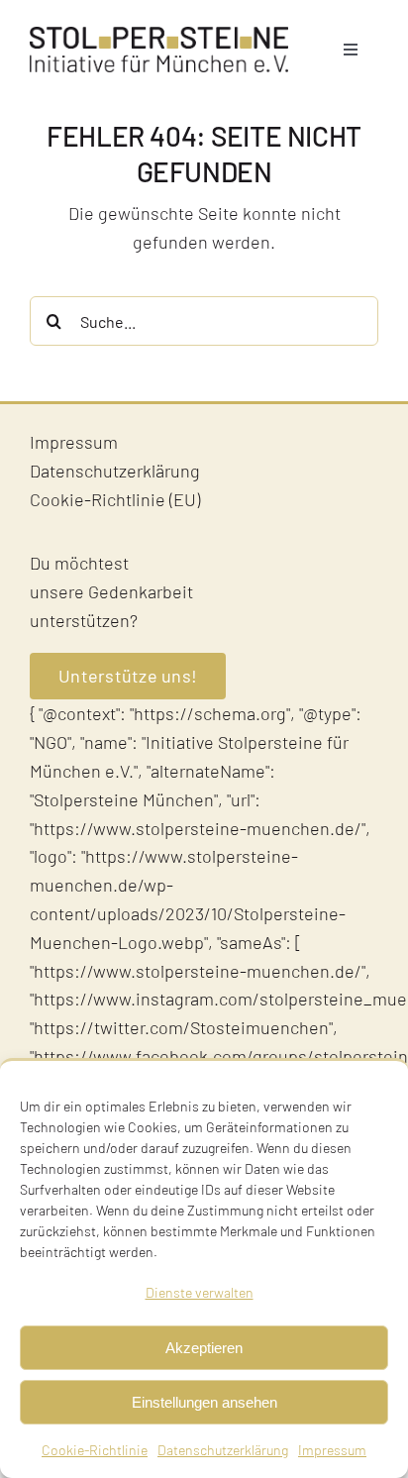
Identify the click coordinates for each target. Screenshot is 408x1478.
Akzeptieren (204, 1347)
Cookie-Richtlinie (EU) (115, 499)
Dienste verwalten (200, 1292)
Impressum (332, 1449)
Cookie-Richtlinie (95, 1449)
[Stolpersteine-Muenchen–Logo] (159, 36)
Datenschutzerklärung (222, 1449)
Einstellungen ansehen (204, 1402)
